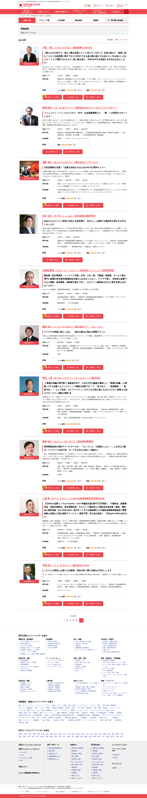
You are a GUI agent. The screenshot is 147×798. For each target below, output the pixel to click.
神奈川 (78, 734)
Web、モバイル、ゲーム (26, 705)
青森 (25, 734)
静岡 (113, 734)
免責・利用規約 (60, 791)
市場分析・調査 (23, 722)
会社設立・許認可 (58, 720)
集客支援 (118, 720)
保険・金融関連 (46, 710)
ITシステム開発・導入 (54, 664)
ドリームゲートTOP (24, 15)
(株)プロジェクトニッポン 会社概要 (99, 791)
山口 (64, 736)
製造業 (35, 713)
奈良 (37, 736)
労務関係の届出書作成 (54, 691)
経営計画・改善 (76, 759)
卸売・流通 (97, 708)
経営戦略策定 (24, 660)
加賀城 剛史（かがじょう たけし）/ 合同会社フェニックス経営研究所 (78, 270)
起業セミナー (23, 766)
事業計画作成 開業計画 (55, 748)
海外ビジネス (103, 717)
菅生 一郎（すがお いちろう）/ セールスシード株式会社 (71, 378)
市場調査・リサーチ (26, 683)
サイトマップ (116, 763)
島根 (51, 736)
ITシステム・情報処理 (25, 708)
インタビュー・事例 (26, 757)
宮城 (34, 734)
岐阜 (108, 734)
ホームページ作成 (53, 662)
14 (81, 309)
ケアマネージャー (24, 717)
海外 (121, 736)
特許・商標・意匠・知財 (83, 662)
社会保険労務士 (38, 715)
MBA (33, 717)
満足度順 (78, 20)
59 (81, 90)
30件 (121, 40)
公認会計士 (84, 713)
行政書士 (119, 713)
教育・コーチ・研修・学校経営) (82, 708)
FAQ (21, 760)
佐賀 (90, 736)
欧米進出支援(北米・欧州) (83, 689)
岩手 (30, 734)
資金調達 (36, 720)
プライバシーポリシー (42, 791)
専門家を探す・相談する (37, 15)
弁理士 (47, 715)
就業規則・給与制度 (54, 689)
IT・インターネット (90, 720)
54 (81, 481)
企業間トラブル (80, 660)
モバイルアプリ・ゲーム (55, 666)
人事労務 (93, 717)
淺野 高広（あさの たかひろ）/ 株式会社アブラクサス (70, 162)
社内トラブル (79, 668)
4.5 (75, 548)
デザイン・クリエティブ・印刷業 (64, 710)
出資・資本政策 (52, 647)
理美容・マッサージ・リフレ (112, 708)
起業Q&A (73, 744)
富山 (87, 734)
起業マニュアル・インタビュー (29, 749)
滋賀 (20, 736)
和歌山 (42, 736)
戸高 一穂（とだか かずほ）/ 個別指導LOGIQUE (67, 47)
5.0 (99, 90)
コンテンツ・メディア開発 (28, 652)
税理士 (92, 713)
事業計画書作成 (25, 643)
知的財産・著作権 (81, 666)
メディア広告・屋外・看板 (111, 672)
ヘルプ (114, 767)
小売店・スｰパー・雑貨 (58, 705)
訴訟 (77, 671)
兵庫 (32, 736)
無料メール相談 (53, 97)
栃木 (55, 734)
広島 (60, 736)
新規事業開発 (24, 664)
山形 (42, 734)
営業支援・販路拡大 (71, 717)
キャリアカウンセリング (110, 687)
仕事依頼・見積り (95, 97)
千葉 (68, 734)
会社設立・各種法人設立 (110, 641)
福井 (95, 734)
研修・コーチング (24, 720)
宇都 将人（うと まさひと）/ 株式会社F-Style (65, 565)
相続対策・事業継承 (26, 670)
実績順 (95, 20)
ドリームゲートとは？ (119, 744)
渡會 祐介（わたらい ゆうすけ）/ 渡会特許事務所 (67, 441)
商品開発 (84, 717)
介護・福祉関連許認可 (109, 645)
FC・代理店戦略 (108, 670)
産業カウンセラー (108, 691)
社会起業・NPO (74, 713)
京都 (24, 736)
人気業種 (114, 717)
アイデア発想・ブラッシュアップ (30, 641)
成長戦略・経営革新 (74, 720)
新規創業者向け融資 (54, 643)
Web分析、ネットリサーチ (28, 691)
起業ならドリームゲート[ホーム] (30, 744)
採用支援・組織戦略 (54, 685)
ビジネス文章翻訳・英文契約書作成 (86, 691)
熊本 (98, 736)
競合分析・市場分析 (26, 689)
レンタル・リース (82, 710)
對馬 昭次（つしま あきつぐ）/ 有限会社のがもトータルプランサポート (79, 107)
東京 (73, 734)
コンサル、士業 (95, 705)
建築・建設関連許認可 (109, 647)
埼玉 (64, 734)
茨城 (51, 734)
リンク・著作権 (24, 791)
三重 (121, 734)
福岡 (85, 736)
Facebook (116, 754)
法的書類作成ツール (54, 756)
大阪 (28, 736)
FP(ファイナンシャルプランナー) (112, 715)
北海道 (21, 734)
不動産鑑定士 (96, 715)
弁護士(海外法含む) (25, 715)
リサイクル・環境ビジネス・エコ (29, 710)
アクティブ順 (44, 20)
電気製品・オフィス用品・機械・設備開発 (33, 654)
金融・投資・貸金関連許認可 (111, 652)
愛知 (117, 734)
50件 (125, 40)
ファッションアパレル (97, 710)
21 (105, 548)
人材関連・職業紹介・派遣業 (60, 708)
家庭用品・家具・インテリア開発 (30, 647)
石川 (91, 734)
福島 (47, 734)
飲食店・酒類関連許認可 (110, 643)
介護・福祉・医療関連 (109, 705)
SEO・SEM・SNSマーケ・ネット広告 (114, 662)
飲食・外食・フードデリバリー (78, 705)
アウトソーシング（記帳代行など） (86, 649)
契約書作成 (79, 664)
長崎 (94, 736)
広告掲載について (76, 791)
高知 (81, 736)
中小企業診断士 (102, 713)
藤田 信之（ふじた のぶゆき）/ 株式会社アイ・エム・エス (72, 326)
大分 (103, 736)
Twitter (115, 757)
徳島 (68, 736)
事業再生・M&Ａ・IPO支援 (28, 662)
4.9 (75, 90)
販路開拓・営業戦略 (109, 660)
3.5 (73, 360)
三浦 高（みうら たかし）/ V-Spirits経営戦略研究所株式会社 (73, 498)
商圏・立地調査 (25, 687)
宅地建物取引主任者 (83, 715)
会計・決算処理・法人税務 (83, 641)
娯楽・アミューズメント (47, 713)
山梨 (100, 734)
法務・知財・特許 (106, 720)
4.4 (75, 253)
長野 (104, 734)
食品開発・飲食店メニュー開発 (30, 649)
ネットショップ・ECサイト (56, 660)
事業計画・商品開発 (54, 717)
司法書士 (111, 713)
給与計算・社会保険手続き (56, 683)
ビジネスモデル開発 (26, 645)
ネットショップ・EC (42, 705)
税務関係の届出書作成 (82, 647)
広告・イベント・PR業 (42, 708)
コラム (22, 755)
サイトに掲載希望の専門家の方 (29, 773)
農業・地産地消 (62, 713)
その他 (44, 717)
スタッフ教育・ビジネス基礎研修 (113, 695)
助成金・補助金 (52, 641)
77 (81, 548)
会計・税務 (46, 720)
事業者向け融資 (52, 645)
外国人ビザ (106, 649)
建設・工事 (109, 710)
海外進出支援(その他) (82, 693)
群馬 (60, 734)
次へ (81, 620)
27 (81, 253)
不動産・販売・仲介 (25, 713)
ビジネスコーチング (109, 689)
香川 (73, 736)
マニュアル (23, 752)
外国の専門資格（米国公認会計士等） (63, 715)
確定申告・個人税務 (81, 643)
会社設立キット (53, 753)
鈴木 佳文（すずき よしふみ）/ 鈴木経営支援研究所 (68, 216)
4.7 (99, 253)
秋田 (38, 734)
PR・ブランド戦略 (108, 668)
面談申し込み (74, 97)
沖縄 (117, 736)
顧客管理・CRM (25, 685)
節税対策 (78, 645)
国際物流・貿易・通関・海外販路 (85, 687)
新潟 (83, 734)
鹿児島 (112, 736)
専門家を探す (95, 744)
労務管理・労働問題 (54, 687)
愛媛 (77, 736)
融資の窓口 (52, 750)
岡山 (55, 736)
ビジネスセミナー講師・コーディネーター (115, 693)
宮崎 (107, 736)
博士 (38, 717)
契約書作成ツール (54, 759)
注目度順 (61, 20)
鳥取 (47, 736)
